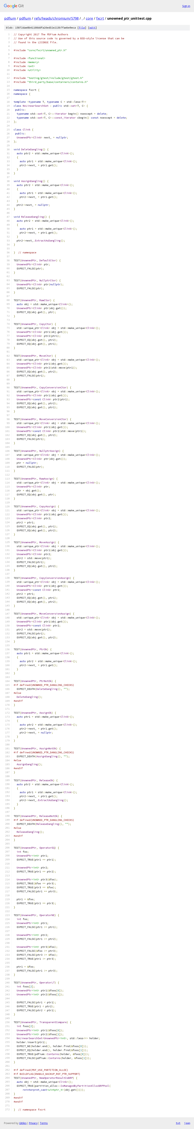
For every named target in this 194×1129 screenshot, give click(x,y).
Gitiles (23, 1123)
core (89, 18)
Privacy (33, 1123)
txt (178, 1123)
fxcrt (100, 18)
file (82, 27)
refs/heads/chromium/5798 (56, 18)
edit (92, 27)
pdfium (10, 18)
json (187, 1123)
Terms (44, 1123)
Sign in (186, 6)
